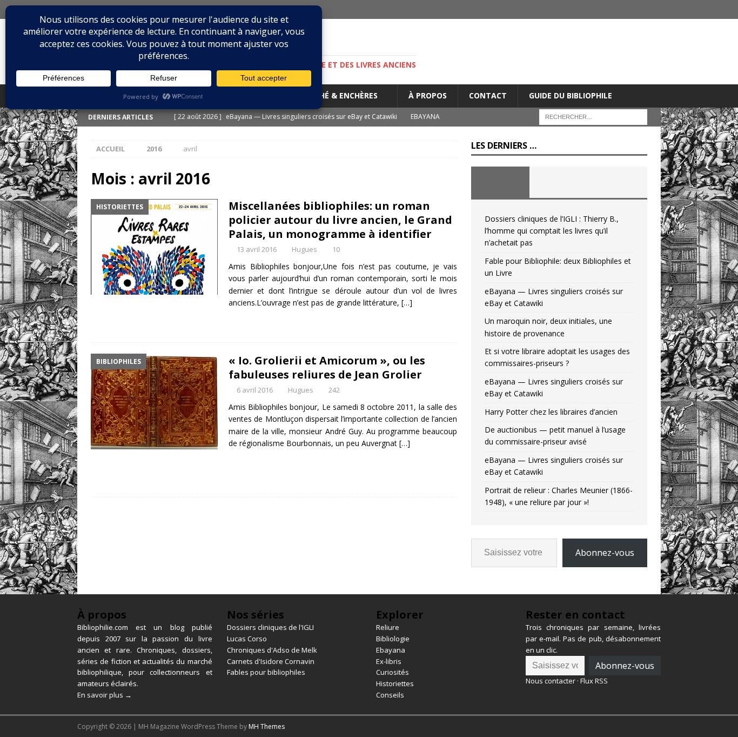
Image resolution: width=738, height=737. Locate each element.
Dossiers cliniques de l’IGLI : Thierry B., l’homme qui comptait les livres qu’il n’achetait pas (552, 231)
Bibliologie (393, 638)
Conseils (390, 695)
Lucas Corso (247, 638)
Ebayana (390, 650)
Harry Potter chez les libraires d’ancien (551, 412)
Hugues (304, 249)
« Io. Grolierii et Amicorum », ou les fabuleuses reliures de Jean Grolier (327, 367)
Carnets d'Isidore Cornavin (270, 661)
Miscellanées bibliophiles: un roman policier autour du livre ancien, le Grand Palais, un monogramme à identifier (340, 219)
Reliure (387, 627)
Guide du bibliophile (570, 95)
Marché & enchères (337, 95)
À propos (427, 95)
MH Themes (267, 726)
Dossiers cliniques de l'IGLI (270, 627)
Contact (488, 95)
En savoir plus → (104, 695)
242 (334, 390)
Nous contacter (550, 681)
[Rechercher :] (593, 116)
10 (336, 249)
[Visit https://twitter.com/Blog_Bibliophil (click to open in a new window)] (651, 9)
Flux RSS (594, 681)
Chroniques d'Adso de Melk (272, 650)
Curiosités (392, 672)
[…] (406, 302)
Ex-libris (388, 661)
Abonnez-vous (604, 553)
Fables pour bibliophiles (266, 672)
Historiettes (395, 683)
